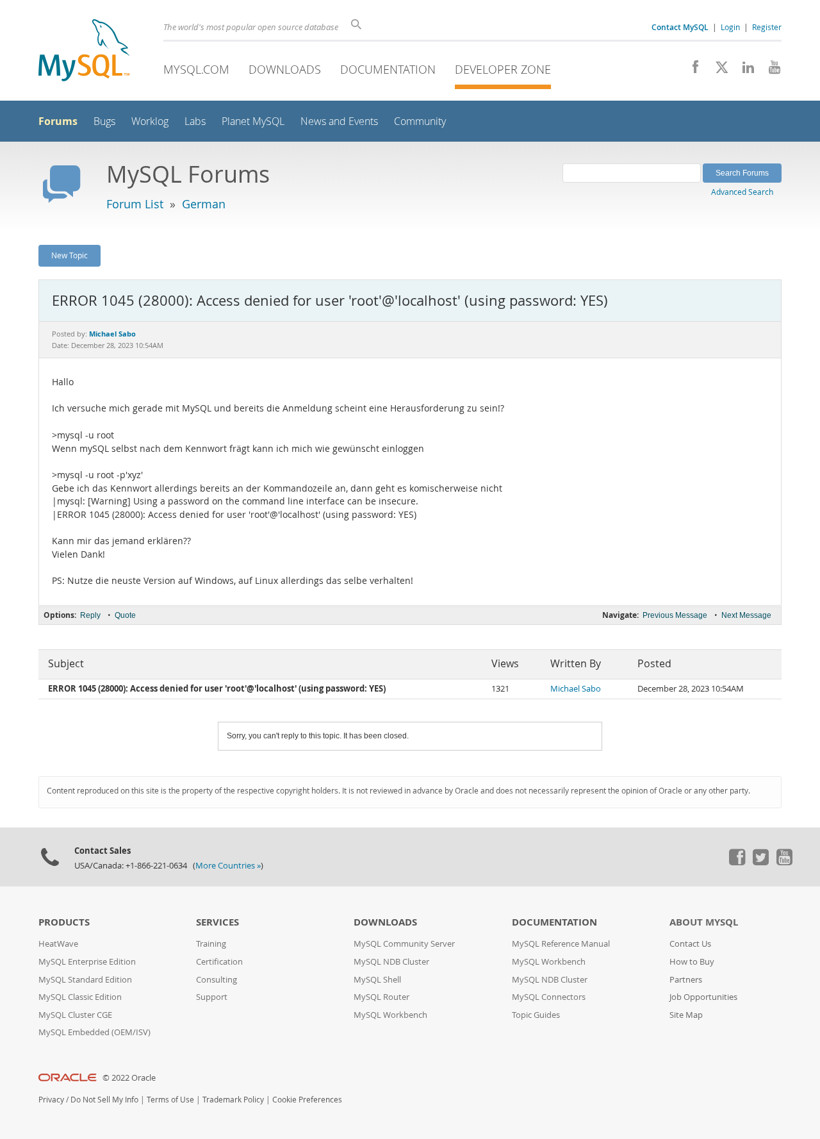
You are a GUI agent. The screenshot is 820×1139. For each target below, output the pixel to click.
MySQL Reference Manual (561, 943)
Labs (195, 121)
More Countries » (228, 865)
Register (767, 27)
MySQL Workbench (390, 1015)
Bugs (104, 121)
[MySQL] (84, 51)
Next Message (746, 615)
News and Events (339, 121)
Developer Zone (503, 69)
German (204, 204)
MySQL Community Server (404, 943)
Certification (219, 961)
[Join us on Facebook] (691, 70)
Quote (125, 615)
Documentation (388, 69)
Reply (90, 615)
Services (217, 922)
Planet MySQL (253, 121)
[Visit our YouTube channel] (770, 70)
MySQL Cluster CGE (75, 1015)
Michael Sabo (575, 688)
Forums (58, 121)
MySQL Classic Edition (80, 997)
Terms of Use (170, 1099)
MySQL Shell (377, 979)
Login (730, 27)
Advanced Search (742, 192)
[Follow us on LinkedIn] (743, 70)
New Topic (69, 255)
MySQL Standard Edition (85, 979)
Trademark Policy (233, 1099)
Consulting (216, 979)
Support (211, 997)
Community (420, 121)
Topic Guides (536, 1015)
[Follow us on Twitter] (760, 862)
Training (211, 943)
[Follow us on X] (717, 70)
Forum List (134, 204)
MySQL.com (196, 69)
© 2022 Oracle (129, 1077)
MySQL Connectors (549, 997)
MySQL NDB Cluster (391, 961)
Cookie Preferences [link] (307, 1099)
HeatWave (58, 943)
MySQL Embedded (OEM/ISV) (94, 1032)
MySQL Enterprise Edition (87, 961)
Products (64, 922)
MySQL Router (381, 997)
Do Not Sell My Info (104, 1099)
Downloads (285, 69)
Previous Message (675, 615)
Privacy (51, 1099)
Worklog (149, 121)
